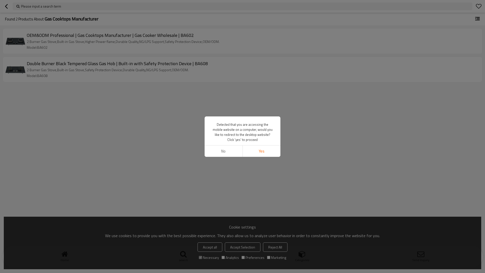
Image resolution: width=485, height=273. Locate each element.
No (223, 151)
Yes (261, 151)
